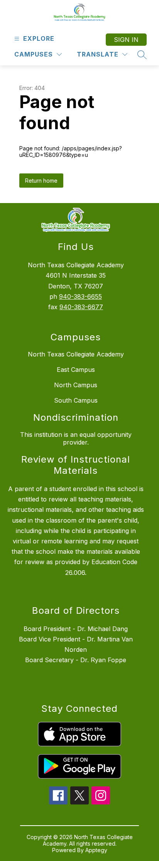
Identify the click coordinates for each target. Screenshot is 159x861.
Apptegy (96, 850)
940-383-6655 (80, 296)
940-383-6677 (81, 307)
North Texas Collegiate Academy (76, 354)
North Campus (75, 385)
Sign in (126, 39)
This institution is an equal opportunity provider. (76, 438)
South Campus (76, 400)
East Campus (76, 369)
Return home (41, 180)
